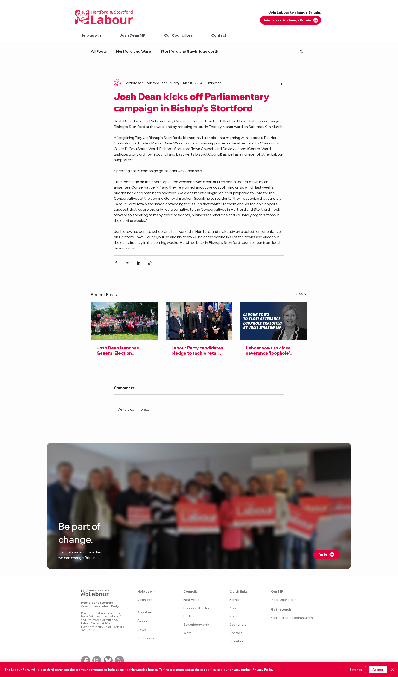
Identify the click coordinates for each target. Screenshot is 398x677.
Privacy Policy (262, 670)
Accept (377, 670)
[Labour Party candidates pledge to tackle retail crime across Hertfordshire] (199, 321)
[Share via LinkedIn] (138, 263)
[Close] (392, 669)
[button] (90, 35)
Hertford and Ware (133, 51)
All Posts (99, 51)
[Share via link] (150, 263)
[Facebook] (85, 660)
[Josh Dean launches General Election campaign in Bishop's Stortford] (124, 321)
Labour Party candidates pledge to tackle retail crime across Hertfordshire (197, 350)
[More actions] (281, 83)
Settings (356, 670)
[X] (119, 660)
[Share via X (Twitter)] (127, 263)
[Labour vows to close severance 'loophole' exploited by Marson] (273, 321)
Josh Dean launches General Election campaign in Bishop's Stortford (118, 350)
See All (301, 294)
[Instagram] (96, 660)
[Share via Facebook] (116, 263)
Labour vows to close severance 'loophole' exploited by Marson (268, 350)
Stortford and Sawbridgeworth (189, 51)
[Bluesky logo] (108, 660)
